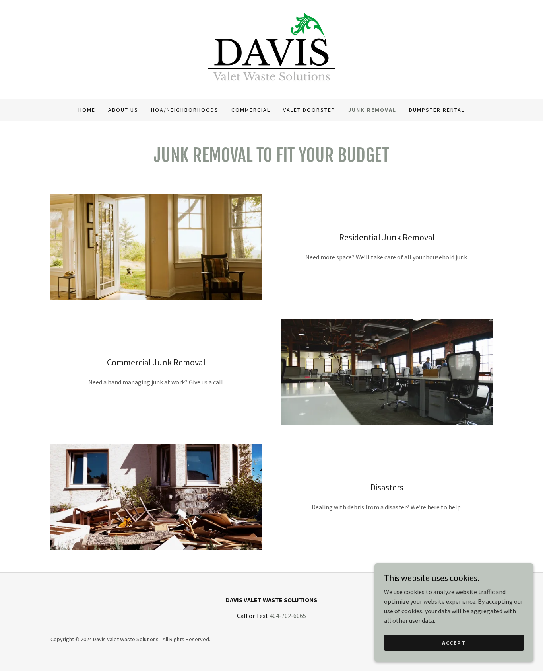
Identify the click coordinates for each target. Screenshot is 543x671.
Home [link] (86, 109)
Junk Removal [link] (372, 109)
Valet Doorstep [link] (309, 109)
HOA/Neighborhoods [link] (185, 109)
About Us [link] (123, 109)
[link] (271, 49)
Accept (454, 642)
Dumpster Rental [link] (437, 109)
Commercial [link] (250, 109)
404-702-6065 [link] (288, 616)
